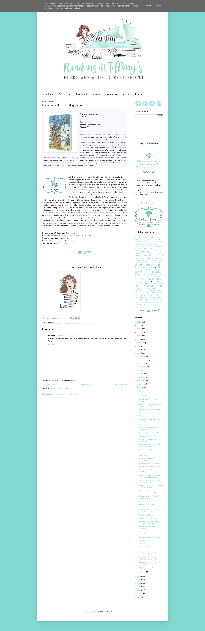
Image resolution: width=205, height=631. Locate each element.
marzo (141, 388)
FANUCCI (157, 260)
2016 (139, 576)
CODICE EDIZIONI (142, 304)
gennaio (142, 572)
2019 (139, 346)
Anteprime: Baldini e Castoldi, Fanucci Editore (149, 511)
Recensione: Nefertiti (146, 416)
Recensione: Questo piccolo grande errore (149, 533)
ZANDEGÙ (157, 302)
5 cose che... (143, 424)
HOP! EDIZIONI (155, 274)
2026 (139, 322)
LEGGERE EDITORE (143, 281)
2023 (139, 332)
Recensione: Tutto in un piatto (150, 467)
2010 (139, 597)
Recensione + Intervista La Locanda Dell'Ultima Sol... (149, 522)
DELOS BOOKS (141, 249)
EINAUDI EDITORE (143, 256)
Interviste (97, 94)
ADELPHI (138, 237)
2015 (139, 580)
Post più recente (49, 385)
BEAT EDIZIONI (142, 240)
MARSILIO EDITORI (144, 284)
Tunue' (92, 323)
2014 (139, 583)
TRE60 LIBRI (157, 300)
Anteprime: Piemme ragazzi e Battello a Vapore (149, 553)
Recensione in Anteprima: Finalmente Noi (148, 400)
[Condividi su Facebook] (76, 318)
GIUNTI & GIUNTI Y (153, 270)
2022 (139, 336)
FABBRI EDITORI (142, 260)
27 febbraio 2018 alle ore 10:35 (67, 335)
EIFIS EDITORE (153, 253)
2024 (139, 329)
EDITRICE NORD (156, 249)
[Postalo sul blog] (71, 318)
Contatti (139, 94)
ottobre (142, 363)
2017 (139, 353)
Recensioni (81, 94)
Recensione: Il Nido (146, 515)
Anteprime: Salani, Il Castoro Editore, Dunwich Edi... (149, 476)
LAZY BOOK (155, 279)
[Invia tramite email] (69, 318)
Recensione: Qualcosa (147, 413)
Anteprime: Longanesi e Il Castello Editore (148, 505)
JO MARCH (141, 279)
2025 (139, 325)
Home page (84, 385)
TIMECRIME (155, 298)
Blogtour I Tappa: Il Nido (148, 568)
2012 (139, 590)
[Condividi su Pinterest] (78, 318)
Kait (65, 323)
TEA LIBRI (140, 298)
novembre (143, 360)
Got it (159, 6)
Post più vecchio (121, 385)
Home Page (47, 94)
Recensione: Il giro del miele (149, 463)
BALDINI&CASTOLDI (153, 237)
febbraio (142, 391)
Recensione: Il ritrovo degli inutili (150, 409)
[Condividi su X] (74, 318)
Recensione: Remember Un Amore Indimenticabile (148, 492)
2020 (139, 343)
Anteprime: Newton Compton (149, 518)
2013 (139, 587)
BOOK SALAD (154, 244)
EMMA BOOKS (154, 258)
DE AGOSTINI (155, 247)
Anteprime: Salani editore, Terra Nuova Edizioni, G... (150, 405)
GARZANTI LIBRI (153, 265)
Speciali (126, 94)
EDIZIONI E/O (143, 251)
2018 (139, 350)
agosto (142, 370)
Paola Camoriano (63, 243)
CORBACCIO (140, 247)
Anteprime (64, 94)
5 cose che (142, 501)
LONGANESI (157, 281)
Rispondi (51, 344)
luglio (141, 374)
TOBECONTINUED (142, 300)
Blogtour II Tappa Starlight (149, 433)
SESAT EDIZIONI (142, 293)
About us (112, 94)
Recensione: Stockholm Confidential (147, 459)
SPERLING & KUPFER (153, 295)
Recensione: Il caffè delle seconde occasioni (148, 548)
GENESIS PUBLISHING (144, 267)
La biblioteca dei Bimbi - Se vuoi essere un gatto (150, 481)
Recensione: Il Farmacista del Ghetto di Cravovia (149, 446)
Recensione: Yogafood (147, 540)
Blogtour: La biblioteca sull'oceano (147, 440)
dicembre (142, 356)
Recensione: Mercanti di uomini (150, 436)
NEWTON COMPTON (152, 288)
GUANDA (138, 272)
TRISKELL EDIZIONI (143, 302)
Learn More (149, 6)
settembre (143, 367)
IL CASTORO (140, 277)
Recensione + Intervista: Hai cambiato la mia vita (149, 558)
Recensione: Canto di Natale (149, 537)
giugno (141, 377)
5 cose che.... (143, 544)
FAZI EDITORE (141, 263)
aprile (141, 384)
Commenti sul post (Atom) (59, 388)
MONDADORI (148, 286)
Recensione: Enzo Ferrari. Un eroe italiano (149, 497)
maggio (142, 381)
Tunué (89, 122)
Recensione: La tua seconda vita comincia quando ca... (151, 451)
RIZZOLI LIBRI (155, 291)
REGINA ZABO (141, 291)
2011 (139, 594)
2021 (139, 339)
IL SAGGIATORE (154, 277)
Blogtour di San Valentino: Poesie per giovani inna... (151, 487)
